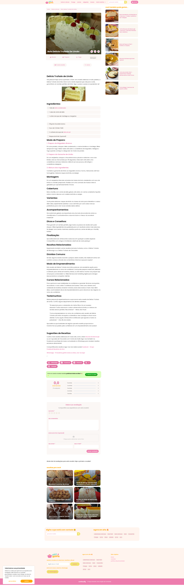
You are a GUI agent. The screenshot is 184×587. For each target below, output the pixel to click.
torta (101, 537)
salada (111, 537)
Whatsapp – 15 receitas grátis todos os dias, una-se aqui (66, 353)
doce (106, 537)
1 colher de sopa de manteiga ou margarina (62, 116)
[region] (18, 575)
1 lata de (57, 108)
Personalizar (12, 581)
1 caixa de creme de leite (56, 112)
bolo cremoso (118, 534)
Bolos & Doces (65, 2)
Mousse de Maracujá (92, 337)
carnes (79, 2)
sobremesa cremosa (100, 534)
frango (73, 2)
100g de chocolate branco (57, 124)
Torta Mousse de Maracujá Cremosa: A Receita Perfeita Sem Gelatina (128, 30)
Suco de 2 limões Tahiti (56, 128)
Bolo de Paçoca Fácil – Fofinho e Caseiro (126, 45)
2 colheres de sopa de (60, 132)
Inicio (48, 9)
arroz (116, 537)
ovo (121, 537)
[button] (53, 362)
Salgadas (85, 2)
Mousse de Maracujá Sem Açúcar (127, 59)
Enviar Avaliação (93, 451)
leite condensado (60, 108)
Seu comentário (53, 418)
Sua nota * (52, 411)
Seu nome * (52, 443)
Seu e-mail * (77, 443)
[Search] (125, 2)
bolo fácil (110, 534)
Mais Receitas (100, 2)
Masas (92, 2)
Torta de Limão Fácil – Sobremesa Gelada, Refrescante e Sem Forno (127, 74)
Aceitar (26, 581)
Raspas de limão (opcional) (57, 136)
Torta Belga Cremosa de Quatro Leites (127, 88)
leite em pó (67, 132)
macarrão (131, 534)
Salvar (88, 65)
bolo (125, 534)
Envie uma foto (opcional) (56, 433)
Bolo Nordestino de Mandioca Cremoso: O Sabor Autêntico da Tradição (128, 16)
